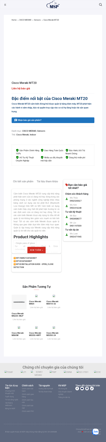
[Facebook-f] (77, 388)
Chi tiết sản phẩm (23, 181)
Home (14, 20)
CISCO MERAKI (25, 20)
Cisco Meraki (22, 134)
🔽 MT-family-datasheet (25, 258)
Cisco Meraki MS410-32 (52, 302)
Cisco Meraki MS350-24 (52, 334)
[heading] (36, 212)
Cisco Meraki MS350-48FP (35, 334)
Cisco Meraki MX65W (18, 334)
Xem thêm (36, 250)
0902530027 (75, 201)
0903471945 (75, 237)
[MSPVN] (53, 4)
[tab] (23, 182)
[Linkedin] (87, 388)
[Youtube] (82, 388)
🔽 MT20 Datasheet (23, 261)
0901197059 (75, 226)
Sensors (37, 20)
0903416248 (75, 208)
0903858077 (75, 219)
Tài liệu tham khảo (47, 181)
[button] (4, 373)
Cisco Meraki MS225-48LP (18, 314)
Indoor (33, 134)
